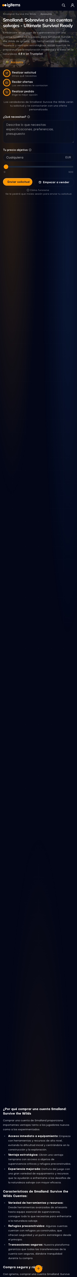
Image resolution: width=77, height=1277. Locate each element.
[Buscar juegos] (63, 5)
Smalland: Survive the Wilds (19, 14)
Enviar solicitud (18, 182)
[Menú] (72, 5)
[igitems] (11, 5)
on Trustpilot (30, 54)
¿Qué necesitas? (14, 117)
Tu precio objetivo (15, 150)
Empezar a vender (56, 182)
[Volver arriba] (38, 1269)
